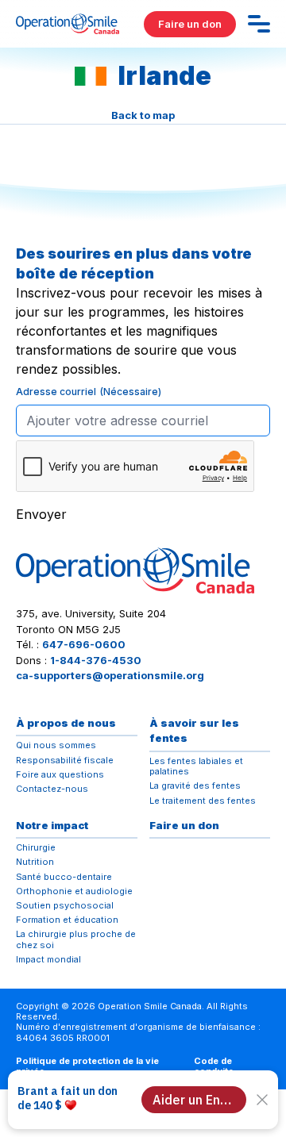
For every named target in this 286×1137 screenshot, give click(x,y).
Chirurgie (36, 848)
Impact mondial (48, 960)
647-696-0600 (84, 644)
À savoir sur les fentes (194, 730)
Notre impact (52, 825)
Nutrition (35, 862)
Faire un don (190, 23)
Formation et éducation (67, 920)
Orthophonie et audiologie (74, 891)
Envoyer (41, 514)
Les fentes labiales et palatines (196, 766)
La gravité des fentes (195, 786)
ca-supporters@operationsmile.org (110, 675)
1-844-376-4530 (95, 660)
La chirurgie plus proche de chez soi (76, 939)
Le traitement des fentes (202, 801)
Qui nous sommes (56, 745)
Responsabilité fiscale (65, 760)
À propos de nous (66, 722)
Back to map (143, 115)
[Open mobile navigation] (259, 24)
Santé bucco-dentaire (64, 877)
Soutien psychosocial (65, 906)
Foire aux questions (60, 775)
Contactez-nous (52, 789)
